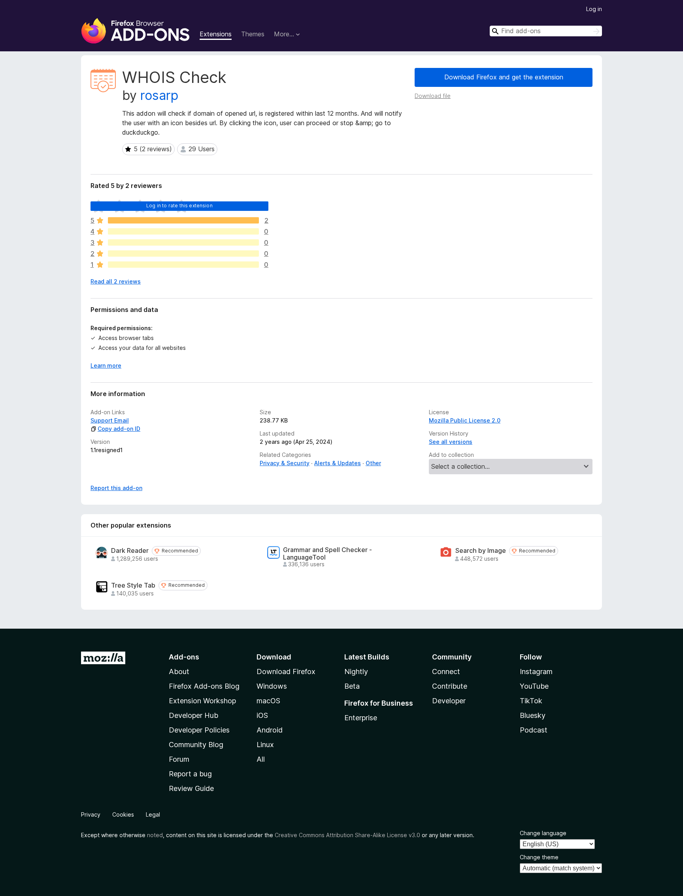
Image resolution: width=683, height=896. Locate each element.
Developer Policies (199, 730)
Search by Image (480, 550)
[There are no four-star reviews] (183, 231)
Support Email (110, 420)
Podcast (533, 730)
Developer (449, 701)
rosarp (159, 95)
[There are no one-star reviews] (183, 264)
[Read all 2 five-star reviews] (183, 220)
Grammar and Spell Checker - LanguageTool (327, 553)
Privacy (90, 814)
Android (270, 730)
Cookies (123, 814)
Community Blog (196, 744)
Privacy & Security (284, 463)
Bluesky (532, 715)
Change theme (539, 857)
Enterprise (360, 718)
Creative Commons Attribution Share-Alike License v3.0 (347, 835)
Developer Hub (193, 715)
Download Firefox (286, 671)
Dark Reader (130, 550)
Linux (265, 744)
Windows (272, 686)
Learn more (106, 365)
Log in (594, 9)
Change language (543, 833)
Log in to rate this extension (179, 206)
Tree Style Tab (133, 585)
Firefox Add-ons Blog (204, 686)
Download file (433, 95)
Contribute (449, 686)
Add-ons (184, 657)
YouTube (534, 686)
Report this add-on (116, 488)
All (261, 759)
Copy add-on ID (119, 428)
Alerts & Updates (337, 463)
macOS (268, 701)
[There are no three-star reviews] (183, 242)
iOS (262, 715)
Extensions (216, 34)
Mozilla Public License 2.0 (464, 420)
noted (155, 835)
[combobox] (546, 31)
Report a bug (190, 774)
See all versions (450, 441)
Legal (153, 814)
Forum (179, 759)
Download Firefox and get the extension (503, 77)
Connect (446, 671)
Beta (352, 686)
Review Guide (191, 788)
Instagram (536, 671)
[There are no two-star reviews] (183, 253)
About (179, 671)
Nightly (356, 671)
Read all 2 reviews (116, 281)
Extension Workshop (202, 701)
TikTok (531, 701)
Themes (252, 34)
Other (373, 463)
